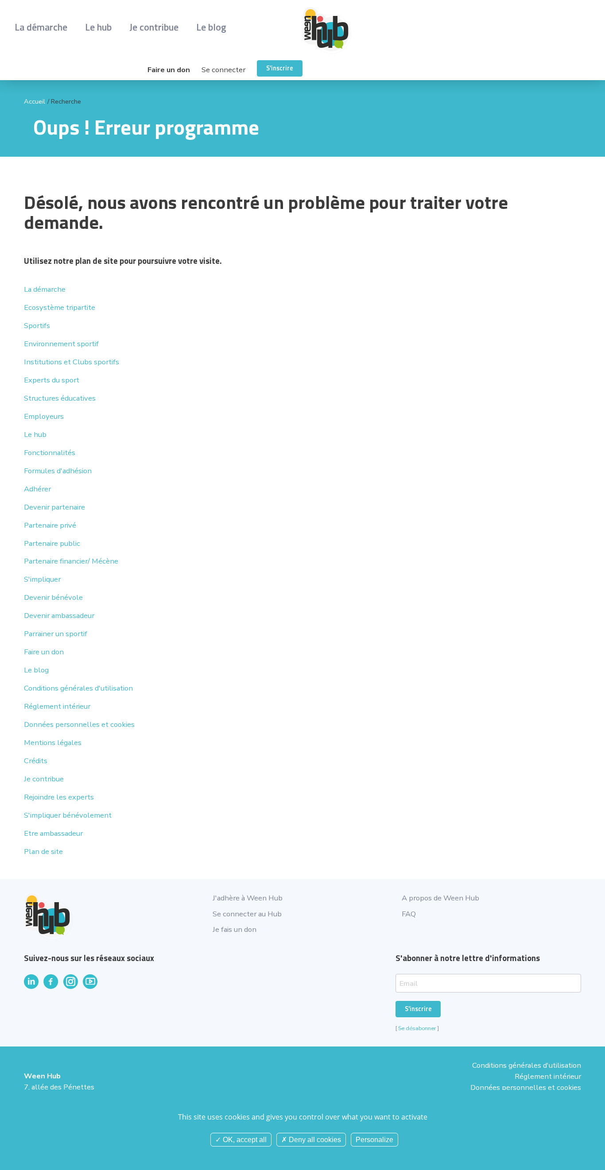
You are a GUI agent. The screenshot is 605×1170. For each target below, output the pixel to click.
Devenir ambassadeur (59, 615)
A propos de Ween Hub (440, 898)
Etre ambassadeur (53, 833)
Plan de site (43, 851)
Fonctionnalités (49, 453)
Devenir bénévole (53, 597)
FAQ (409, 914)
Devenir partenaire (54, 507)
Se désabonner (417, 1028)
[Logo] (446, 30)
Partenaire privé (50, 525)
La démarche (41, 26)
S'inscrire (279, 68)
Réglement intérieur (57, 706)
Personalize (374, 1139)
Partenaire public (52, 543)
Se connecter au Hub (247, 914)
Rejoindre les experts (59, 797)
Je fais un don (234, 929)
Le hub (98, 26)
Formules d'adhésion (58, 471)
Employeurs (44, 416)
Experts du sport (51, 380)
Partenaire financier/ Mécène (71, 561)
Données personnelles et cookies (79, 724)
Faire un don (168, 70)
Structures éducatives (60, 398)
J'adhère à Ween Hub (248, 898)
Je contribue (153, 26)
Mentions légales (52, 743)
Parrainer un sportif (55, 634)
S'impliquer (42, 579)
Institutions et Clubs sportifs (71, 362)
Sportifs (37, 325)
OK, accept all (244, 1139)
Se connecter (223, 70)
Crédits (35, 761)
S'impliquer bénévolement (68, 815)
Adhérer (37, 489)
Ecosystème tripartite (59, 307)
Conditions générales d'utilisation (78, 688)
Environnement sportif (61, 344)
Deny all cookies (314, 1139)
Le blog (211, 26)
